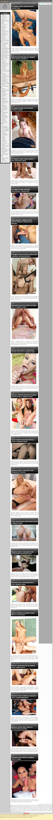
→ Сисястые (3, 131)
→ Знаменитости (4, 65)
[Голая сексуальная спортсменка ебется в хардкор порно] (24, 534)
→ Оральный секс (4, 101)
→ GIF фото (3, 16)
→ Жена (2, 59)
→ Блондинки (3, 27)
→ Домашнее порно (5, 55)
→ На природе (4, 94)
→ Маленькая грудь (5, 83)
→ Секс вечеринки (4, 127)
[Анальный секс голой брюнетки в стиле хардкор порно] (24, 595)
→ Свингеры (3, 120)
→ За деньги (3, 62)
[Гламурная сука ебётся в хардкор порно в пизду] (24, 780)
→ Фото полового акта (4, 155)
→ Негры (2, 97)
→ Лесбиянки (3, 80)
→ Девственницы (4, 52)
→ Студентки (3, 140)
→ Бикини (3, 26)
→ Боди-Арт (3, 30)
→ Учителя (3, 148)
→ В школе (3, 45)
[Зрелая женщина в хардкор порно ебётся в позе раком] (24, 635)
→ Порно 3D (3, 115)
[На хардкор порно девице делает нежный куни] (24, 29)
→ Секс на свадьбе (5, 130)
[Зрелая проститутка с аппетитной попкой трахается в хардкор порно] (24, 370)
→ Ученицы (3, 147)
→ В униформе (4, 44)
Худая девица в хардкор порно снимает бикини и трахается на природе (21, 222)
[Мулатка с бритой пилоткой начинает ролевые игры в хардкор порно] (24, 414)
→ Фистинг (3, 152)
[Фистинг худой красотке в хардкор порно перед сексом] (24, 677)
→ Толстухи (3, 141)
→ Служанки (3, 133)
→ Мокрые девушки (5, 90)
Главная (5, 13)
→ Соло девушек (4, 134)
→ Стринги (3, 138)
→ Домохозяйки (4, 56)
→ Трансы (3, 144)
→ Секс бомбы (4, 126)
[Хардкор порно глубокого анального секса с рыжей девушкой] (24, 708)
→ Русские (3, 119)
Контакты (26, 813)
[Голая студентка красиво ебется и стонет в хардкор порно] (24, 452)
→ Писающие (3, 105)
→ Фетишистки (4, 151)
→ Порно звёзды (4, 116)
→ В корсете (3, 38)
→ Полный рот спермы (4, 110)
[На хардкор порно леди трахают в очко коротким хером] (24, 171)
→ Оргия (2, 104)
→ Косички (3, 73)
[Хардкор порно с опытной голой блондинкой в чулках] (24, 493)
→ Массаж (3, 84)
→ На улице (3, 95)
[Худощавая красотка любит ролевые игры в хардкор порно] (24, 325)
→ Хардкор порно (4, 158)
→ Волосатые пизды (5, 48)
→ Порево (3, 113)
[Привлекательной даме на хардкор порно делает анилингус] (24, 80)
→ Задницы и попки (5, 63)
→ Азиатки (3, 19)
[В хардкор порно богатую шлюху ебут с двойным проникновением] (24, 277)
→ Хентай (3, 159)
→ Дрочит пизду (4, 58)
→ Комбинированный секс (5, 71)
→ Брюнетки (3, 33)
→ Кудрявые (3, 77)
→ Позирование (4, 108)
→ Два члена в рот (4, 51)
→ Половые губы (4, 112)
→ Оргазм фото (4, 102)
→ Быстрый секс (4, 34)
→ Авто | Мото (4, 17)
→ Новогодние (4, 98)
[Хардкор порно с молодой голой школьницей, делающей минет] (24, 564)
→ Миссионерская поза (4, 87)
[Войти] (5, 6)
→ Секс (2, 124)
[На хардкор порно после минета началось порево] (24, 131)
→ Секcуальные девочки (4, 123)
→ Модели (3, 88)
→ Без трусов (3, 24)
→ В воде (3, 37)
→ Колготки (3, 69)
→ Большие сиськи (5, 31)
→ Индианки (3, 66)
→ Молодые (3, 91)
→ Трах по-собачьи (5, 145)
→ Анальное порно (5, 20)
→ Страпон (3, 137)
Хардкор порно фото (16, 3)
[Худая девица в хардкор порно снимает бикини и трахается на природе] (24, 235)
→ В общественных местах (5, 41)
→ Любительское (4, 81)
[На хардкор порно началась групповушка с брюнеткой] (24, 202)
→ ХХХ (2, 156)
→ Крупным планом (5, 76)
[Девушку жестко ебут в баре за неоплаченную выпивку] (24, 739)
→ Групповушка (4, 49)
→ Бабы (2, 23)
